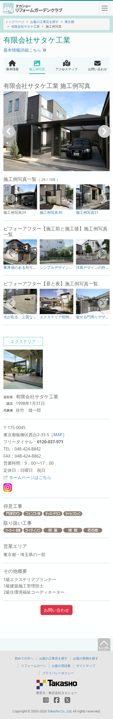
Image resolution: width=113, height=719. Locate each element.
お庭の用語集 (61, 665)
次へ (104, 131)
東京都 (69, 21)
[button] (11, 198)
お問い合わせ (56, 610)
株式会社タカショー (63, 693)
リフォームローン (33, 665)
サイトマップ (85, 665)
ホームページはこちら (30, 477)
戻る (8, 131)
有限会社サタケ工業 (25, 26)
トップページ (14, 21)
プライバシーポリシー (58, 673)
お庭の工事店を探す (44, 21)
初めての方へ (24, 658)
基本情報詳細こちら (22, 50)
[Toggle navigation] (104, 8)
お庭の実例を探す (85, 658)
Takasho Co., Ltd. (60, 711)
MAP (58, 435)
